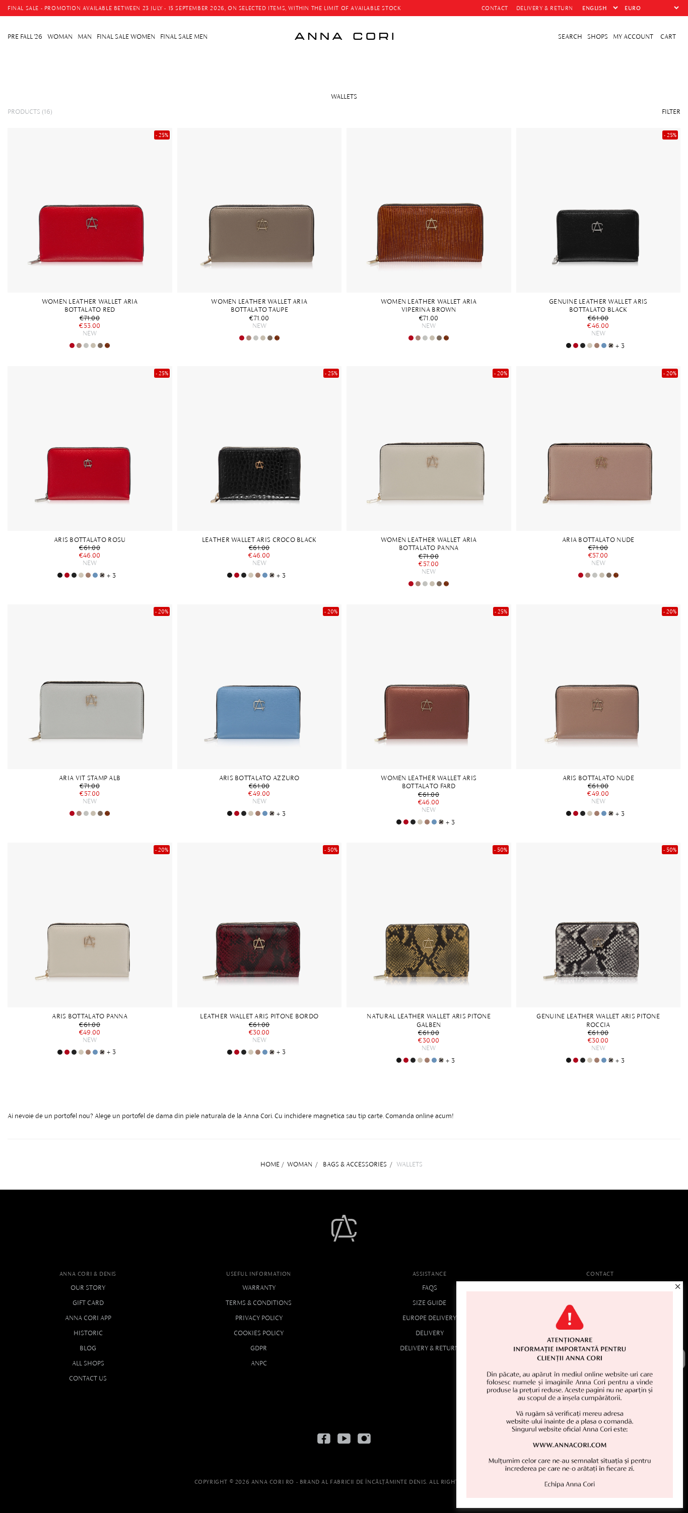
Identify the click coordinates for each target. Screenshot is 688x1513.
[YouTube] (344, 1446)
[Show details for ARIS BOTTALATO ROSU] (575, 345)
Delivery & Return (429, 1348)
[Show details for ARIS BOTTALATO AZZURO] (603, 345)
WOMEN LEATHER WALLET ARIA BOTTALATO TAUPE (259, 306)
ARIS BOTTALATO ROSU (89, 539)
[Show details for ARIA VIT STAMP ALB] (86, 345)
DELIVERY (430, 1333)
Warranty (259, 1287)
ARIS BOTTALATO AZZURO (259, 778)
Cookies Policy (259, 1333)
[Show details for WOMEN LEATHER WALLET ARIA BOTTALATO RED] (90, 210)
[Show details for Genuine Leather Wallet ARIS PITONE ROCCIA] (610, 345)
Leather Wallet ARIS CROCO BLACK (259, 539)
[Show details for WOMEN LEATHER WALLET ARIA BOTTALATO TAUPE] (100, 345)
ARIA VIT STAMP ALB (89, 778)
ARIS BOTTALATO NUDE (598, 778)
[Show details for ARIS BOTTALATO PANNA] (589, 345)
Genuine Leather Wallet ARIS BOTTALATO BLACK (598, 306)
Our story (88, 1287)
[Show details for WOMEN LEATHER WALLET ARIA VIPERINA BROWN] (107, 345)
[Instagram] (364, 1446)
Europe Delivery (429, 1318)
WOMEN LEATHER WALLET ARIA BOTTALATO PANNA (429, 544)
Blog (88, 1348)
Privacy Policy (259, 1318)
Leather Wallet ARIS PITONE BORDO (259, 1016)
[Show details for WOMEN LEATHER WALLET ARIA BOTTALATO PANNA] (93, 345)
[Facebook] (324, 1446)
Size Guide (429, 1302)
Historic (88, 1333)
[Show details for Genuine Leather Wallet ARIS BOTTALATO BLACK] (598, 210)
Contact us (88, 1378)
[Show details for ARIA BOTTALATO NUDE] (79, 345)
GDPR (258, 1348)
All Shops (88, 1363)
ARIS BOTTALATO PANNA (89, 1016)
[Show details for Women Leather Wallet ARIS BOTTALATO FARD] (429, 686)
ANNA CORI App (88, 1318)
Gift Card (88, 1302)
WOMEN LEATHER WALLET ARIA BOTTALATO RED (90, 306)
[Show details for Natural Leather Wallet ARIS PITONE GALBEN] (429, 925)
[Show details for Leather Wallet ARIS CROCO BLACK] (568, 345)
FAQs (429, 1287)
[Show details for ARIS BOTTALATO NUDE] (596, 345)
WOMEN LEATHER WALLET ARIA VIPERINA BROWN (429, 306)
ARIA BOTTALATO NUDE (598, 539)
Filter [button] (671, 111)
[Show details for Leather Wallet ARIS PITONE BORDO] (259, 925)
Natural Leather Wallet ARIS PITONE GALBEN (429, 1020)
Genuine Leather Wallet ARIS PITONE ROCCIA (598, 1020)
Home (270, 1164)
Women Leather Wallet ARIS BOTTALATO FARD (428, 782)
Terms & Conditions (259, 1302)
